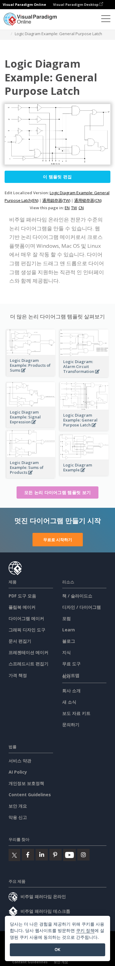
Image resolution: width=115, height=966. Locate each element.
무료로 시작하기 (57, 539)
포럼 (66, 618)
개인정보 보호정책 (26, 783)
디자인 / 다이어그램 (81, 607)
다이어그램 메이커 (26, 618)
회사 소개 (71, 690)
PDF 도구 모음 (22, 596)
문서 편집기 (20, 641)
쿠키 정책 (85, 930)
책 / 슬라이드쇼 (77, 596)
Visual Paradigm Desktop (76, 4)
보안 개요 (18, 806)
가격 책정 (18, 675)
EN (67, 207)
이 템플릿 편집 (57, 177)
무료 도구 (71, 664)
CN (81, 207)
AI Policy (18, 772)
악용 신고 (18, 817)
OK (57, 949)
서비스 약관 (20, 761)
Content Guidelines (30, 794)
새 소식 (69, 702)
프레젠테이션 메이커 (28, 652)
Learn (68, 630)
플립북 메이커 (22, 607)
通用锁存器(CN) (88, 200)
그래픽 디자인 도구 (27, 630)
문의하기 (70, 724)
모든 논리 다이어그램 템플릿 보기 (57, 492)
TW (74, 207)
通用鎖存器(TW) (56, 200)
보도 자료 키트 (76, 713)
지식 (66, 652)
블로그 (68, 641)
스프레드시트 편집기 (28, 664)
